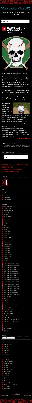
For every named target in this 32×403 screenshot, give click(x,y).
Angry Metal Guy (7, 344)
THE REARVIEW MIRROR (10, 323)
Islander (10, 143)
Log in (5, 194)
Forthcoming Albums (8, 222)
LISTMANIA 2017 (8, 241)
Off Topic (11, 32)
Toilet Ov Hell (7, 382)
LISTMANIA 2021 (8, 248)
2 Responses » (26, 32)
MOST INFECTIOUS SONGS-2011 (11, 267)
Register (6, 192)
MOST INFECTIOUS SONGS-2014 (12, 273)
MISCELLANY (7, 260)
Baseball (17, 145)
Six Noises (6, 375)
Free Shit (6, 223)
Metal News (6, 258)
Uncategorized (7, 327)
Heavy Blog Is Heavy (8, 361)
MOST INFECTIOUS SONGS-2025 (12, 294)
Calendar (6, 214)
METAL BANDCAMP (8, 369)
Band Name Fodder (8, 210)
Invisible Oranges (8, 363)
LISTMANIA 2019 (8, 244)
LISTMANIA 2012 (8, 231)
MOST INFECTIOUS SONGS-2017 (12, 279)
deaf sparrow (7, 354)
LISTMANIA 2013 (8, 233)
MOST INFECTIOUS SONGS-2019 (12, 283)
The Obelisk (6, 379)
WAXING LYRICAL (8, 328)
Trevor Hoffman (26, 146)
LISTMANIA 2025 (8, 256)
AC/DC (13, 145)
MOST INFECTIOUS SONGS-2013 (12, 271)
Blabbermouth (7, 348)
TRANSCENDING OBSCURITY (11, 384)
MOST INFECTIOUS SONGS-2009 (12, 264)
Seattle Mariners (19, 146)
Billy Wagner (22, 145)
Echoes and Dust (8, 358)
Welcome (6, 330)
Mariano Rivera (7, 146)
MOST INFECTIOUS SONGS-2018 (12, 281)
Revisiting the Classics (9, 309)
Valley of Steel (7, 388)
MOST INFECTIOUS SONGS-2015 (12, 275)
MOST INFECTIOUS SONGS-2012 (12, 269)
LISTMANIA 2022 (8, 250)
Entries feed (6, 195)
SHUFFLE (6, 315)
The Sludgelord (7, 380)
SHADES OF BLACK (8, 311)
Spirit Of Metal (7, 377)
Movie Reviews (7, 296)
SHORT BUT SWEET (8, 313)
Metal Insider (7, 371)
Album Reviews (7, 208)
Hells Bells (27, 145)
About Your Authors (8, 206)
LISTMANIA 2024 (8, 254)
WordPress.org (7, 199)
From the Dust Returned (9, 359)
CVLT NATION (7, 352)
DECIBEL (6, 356)
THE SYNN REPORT (8, 325)
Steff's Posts (6, 317)
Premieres (6, 302)
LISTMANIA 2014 (8, 235)
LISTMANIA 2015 (8, 237)
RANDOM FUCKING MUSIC (10, 304)
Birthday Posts (7, 212)
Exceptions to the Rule (9, 218)
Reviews (6, 306)
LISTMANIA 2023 (8, 252)
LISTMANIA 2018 (8, 243)
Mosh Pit (6, 262)
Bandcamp (6, 346)
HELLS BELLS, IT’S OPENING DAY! (16, 29)
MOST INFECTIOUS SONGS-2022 (12, 288)
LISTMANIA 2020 (8, 246)
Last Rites (6, 367)
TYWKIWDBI (7, 386)
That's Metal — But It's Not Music (11, 319)
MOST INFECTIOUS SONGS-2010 (12, 265)
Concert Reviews (8, 216)
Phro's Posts (6, 300)
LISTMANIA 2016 (8, 239)
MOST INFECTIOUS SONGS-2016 (12, 277)
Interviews (6, 225)
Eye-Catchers (7, 220)
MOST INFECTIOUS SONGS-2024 (12, 292)
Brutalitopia (6, 350)
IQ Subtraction (7, 227)
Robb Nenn (13, 146)
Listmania (6, 229)
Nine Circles (6, 373)
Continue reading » (24, 138)
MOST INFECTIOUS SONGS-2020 (12, 285)
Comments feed (7, 197)
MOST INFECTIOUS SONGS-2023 (12, 290)
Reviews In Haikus (8, 307)
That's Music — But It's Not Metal (11, 321)
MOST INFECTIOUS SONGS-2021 (12, 286)
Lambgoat (6, 365)
